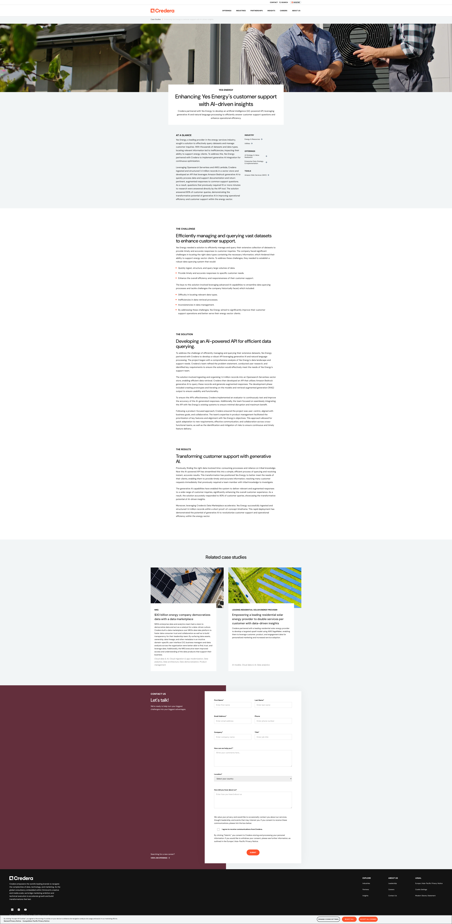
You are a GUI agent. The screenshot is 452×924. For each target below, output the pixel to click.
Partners (366, 889)
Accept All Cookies (368, 919)
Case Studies (156, 19)
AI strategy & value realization (252, 156)
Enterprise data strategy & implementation (254, 162)
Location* (218, 774)
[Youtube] (25, 909)
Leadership (392, 883)
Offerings (226, 11)
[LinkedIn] (12, 909)
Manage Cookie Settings (328, 919)
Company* (218, 732)
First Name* (219, 700)
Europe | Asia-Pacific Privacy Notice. (242, 841)
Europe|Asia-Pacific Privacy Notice (36, 921)
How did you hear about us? (225, 790)
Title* (257, 732)
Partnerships (256, 11)
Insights (271, 11)
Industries (241, 11)
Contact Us (392, 896)
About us (296, 11)
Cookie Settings (421, 889)
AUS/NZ (296, 2)
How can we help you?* (223, 748)
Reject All (349, 919)
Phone (257, 716)
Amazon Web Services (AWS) (256, 175)
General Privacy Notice (12, 921)
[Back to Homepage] (162, 10)
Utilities (247, 143)
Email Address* (220, 716)
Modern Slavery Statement (425, 896)
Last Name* (259, 700)
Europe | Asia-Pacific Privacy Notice (429, 883)
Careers (283, 11)
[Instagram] (19, 909)
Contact (274, 2)
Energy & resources (252, 139)
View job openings (159, 858)
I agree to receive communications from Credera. (242, 829)
